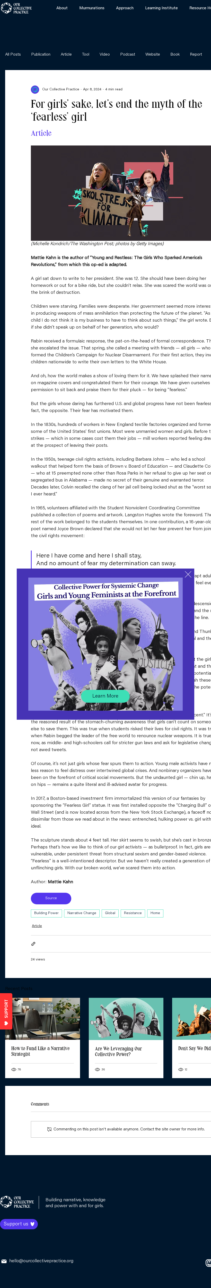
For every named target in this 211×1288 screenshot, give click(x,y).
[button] (188, 574)
